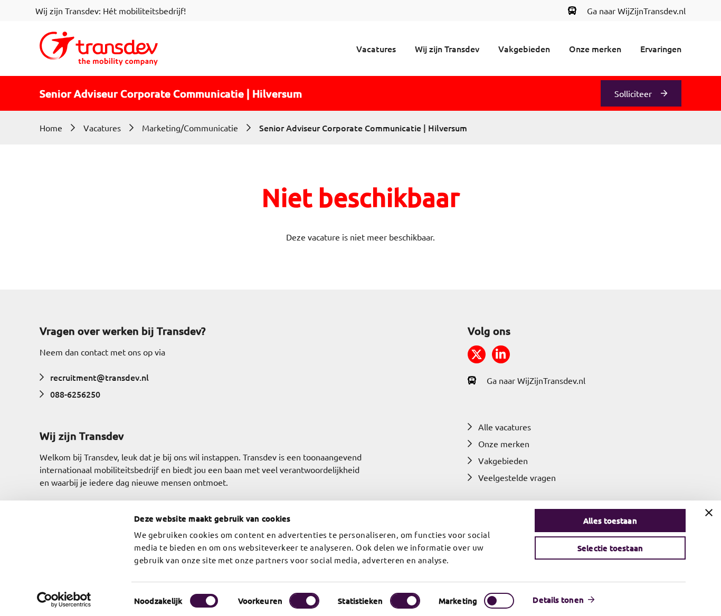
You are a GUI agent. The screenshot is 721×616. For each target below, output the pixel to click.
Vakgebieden (524, 48)
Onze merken (595, 48)
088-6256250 (75, 394)
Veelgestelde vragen (517, 477)
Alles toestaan (610, 520)
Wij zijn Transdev (447, 48)
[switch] (304, 601)
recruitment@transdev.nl (99, 377)
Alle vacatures (504, 426)
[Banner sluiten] (709, 512)
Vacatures (376, 48)
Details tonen (558, 599)
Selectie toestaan (610, 548)
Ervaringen (660, 48)
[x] (477, 354)
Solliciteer (633, 93)
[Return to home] (99, 48)
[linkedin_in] (501, 354)
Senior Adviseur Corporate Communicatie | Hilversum (363, 127)
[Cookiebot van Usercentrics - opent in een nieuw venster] (64, 600)
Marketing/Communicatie (190, 127)
